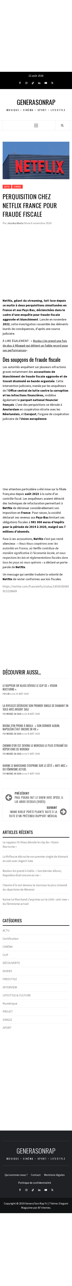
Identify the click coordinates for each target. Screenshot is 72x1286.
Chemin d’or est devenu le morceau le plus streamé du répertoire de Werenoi (35, 747)
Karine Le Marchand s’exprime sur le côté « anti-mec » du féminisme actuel (35, 767)
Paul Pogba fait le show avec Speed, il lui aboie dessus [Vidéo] (39, 797)
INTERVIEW (10, 987)
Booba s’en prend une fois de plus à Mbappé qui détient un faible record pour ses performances (35, 345)
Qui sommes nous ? (16, 1175)
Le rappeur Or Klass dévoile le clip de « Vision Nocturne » (30, 687)
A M (8, 693)
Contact (36, 1175)
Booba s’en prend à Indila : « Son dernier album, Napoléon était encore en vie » (31, 727)
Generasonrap (36, 102)
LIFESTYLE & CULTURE (17, 995)
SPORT (7, 1028)
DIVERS (7, 971)
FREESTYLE (10, 979)
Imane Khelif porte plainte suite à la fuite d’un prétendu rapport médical (33, 812)
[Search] (62, 125)
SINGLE (7, 1020)
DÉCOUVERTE (11, 963)
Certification (10, 939)
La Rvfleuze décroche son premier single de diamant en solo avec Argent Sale (35, 707)
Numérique (10, 1003)
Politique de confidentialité (34, 1182)
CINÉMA (17, 186)
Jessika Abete (15, 223)
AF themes (44, 1207)
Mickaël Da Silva (14, 713)
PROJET (8, 1011)
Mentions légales (54, 1175)
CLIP (5, 955)
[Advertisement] (36, 36)
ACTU (7, 186)
